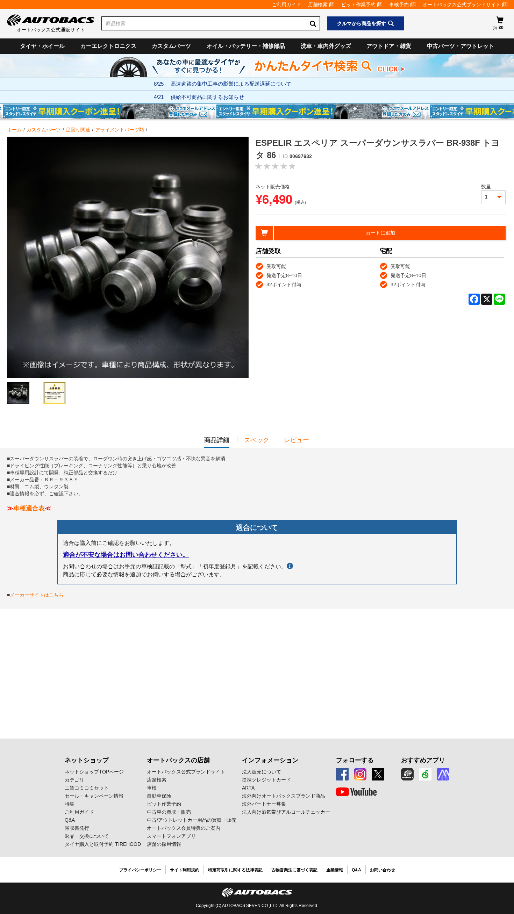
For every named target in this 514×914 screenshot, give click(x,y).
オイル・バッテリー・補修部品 (246, 46)
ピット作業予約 (358, 4)
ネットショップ (87, 760)
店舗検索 (318, 4)
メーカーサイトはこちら (37, 595)
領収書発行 (77, 828)
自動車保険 (159, 796)
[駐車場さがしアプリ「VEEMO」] (425, 774)
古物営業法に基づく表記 (294, 870)
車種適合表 (29, 508)
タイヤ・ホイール (42, 46)
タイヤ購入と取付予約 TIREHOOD (103, 844)
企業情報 (334, 870)
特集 (69, 804)
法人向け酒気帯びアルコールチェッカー (286, 812)
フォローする (355, 760)
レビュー (296, 440)
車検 (152, 788)
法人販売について (261, 772)
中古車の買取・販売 (169, 812)
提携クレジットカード (266, 780)
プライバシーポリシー (140, 870)
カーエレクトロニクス (108, 46)
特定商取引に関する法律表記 (235, 870)
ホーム (14, 129)
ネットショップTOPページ (94, 772)
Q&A (70, 820)
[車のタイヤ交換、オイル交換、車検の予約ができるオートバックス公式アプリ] (407, 774)
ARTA (248, 788)
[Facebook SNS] (342, 774)
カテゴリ (74, 780)
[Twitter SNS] (378, 774)
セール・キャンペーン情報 (94, 796)
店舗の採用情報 (164, 844)
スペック (256, 440)
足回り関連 (78, 129)
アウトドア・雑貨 (388, 46)
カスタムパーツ (171, 46)
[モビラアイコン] (443, 774)
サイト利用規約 (184, 870)
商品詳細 (216, 442)
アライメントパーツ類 (119, 129)
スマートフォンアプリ (171, 836)
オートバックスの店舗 (178, 760)
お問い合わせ (382, 870)
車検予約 (399, 4)
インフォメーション (270, 760)
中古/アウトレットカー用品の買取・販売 (191, 820)
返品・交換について (87, 836)
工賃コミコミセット (87, 788)
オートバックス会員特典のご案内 (183, 828)
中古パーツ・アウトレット (460, 46)
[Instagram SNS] (360, 774)
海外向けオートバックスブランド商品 (283, 796)
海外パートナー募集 (264, 804)
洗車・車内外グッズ (326, 46)
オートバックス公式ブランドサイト (461, 4)
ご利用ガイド (286, 4)
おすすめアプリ (423, 760)
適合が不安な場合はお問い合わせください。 (126, 554)
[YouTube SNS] (356, 792)
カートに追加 (380, 233)
